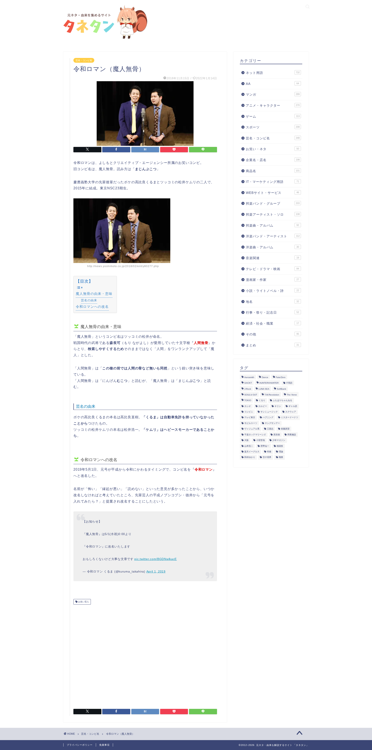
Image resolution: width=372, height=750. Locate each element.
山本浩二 (248, 446)
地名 (272, 301)
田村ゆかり (249, 457)
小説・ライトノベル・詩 (272, 291)
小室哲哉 (260, 440)
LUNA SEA (264, 389)
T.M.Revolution (272, 395)
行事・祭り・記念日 (272, 312)
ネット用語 (273, 73)
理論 (281, 451)
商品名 (273, 171)
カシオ (247, 406)
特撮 (269, 451)
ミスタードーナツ (289, 417)
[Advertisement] (145, 655)
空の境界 (267, 457)
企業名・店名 (273, 160)
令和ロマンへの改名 (92, 306)
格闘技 (280, 446)
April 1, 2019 (156, 571)
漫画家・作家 (272, 280)
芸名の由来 (89, 300)
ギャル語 (292, 406)
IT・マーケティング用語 (272, 182)
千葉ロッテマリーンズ (255, 434)
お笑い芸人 (83, 602)
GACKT (248, 383)
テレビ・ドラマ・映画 (272, 269)
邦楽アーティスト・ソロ (273, 214)
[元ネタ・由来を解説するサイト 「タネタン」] (104, 39)
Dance (265, 377)
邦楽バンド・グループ (273, 203)
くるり (262, 400)
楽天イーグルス (251, 451)
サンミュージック (269, 412)
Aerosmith (249, 377)
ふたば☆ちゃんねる (282, 400)
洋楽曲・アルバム (272, 247)
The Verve (292, 395)
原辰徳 (276, 434)
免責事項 (104, 745)
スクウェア (290, 412)
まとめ (272, 345)
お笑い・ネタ (272, 149)
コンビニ (248, 412)
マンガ (273, 94)
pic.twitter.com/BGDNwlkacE (155, 559)
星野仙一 (264, 446)
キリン (277, 406)
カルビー (262, 406)
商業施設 (291, 434)
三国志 (270, 429)
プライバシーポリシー (80, 745)
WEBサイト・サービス (272, 193)
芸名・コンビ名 (84, 60)
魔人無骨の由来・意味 (94, 294)
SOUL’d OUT (250, 395)
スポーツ (273, 127)
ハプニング (268, 417)
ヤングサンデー (272, 423)
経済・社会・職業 (272, 323)
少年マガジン (278, 440)
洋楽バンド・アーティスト (273, 236)
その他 (272, 334)
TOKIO (247, 400)
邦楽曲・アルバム (272, 225)
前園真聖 (285, 429)
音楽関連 (272, 258)
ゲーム (273, 116)
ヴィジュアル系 (251, 429)
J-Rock (247, 389)
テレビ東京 (249, 417)
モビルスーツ (250, 423)
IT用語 (289, 383)
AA (272, 84)
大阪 (246, 440)
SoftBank (281, 389)
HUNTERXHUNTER (269, 383)
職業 (281, 457)
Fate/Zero (280, 377)
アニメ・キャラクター (273, 105)
